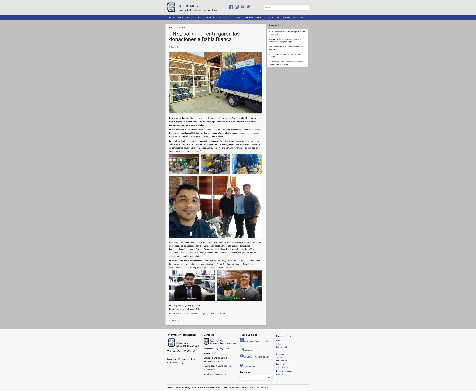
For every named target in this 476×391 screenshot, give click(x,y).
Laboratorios (289, 18)
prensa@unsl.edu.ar (218, 374)
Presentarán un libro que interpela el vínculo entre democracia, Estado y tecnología (285, 40)
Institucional (184, 18)
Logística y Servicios (210, 313)
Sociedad (209, 18)
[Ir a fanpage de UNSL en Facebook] (231, 7)
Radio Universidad (284, 371)
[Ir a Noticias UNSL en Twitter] (247, 7)
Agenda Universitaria (254, 18)
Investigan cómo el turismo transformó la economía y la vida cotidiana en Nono (286, 63)
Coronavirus (273, 18)
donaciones (195, 313)
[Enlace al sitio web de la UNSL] (183, 343)
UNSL (302, 18)
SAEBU (223, 313)
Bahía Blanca (183, 313)
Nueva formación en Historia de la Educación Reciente (284, 55)
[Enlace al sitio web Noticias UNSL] (220, 341)
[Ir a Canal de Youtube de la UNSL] (242, 7)
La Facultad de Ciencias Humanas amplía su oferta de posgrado (286, 33)
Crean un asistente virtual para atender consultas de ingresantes (286, 48)
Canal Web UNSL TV (285, 367)
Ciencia (198, 18)
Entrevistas (223, 18)
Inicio (171, 18)
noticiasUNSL (250, 366)
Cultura (236, 18)
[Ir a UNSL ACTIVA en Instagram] (236, 7)
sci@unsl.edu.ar (261, 387)
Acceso (279, 374)
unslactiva (248, 351)
